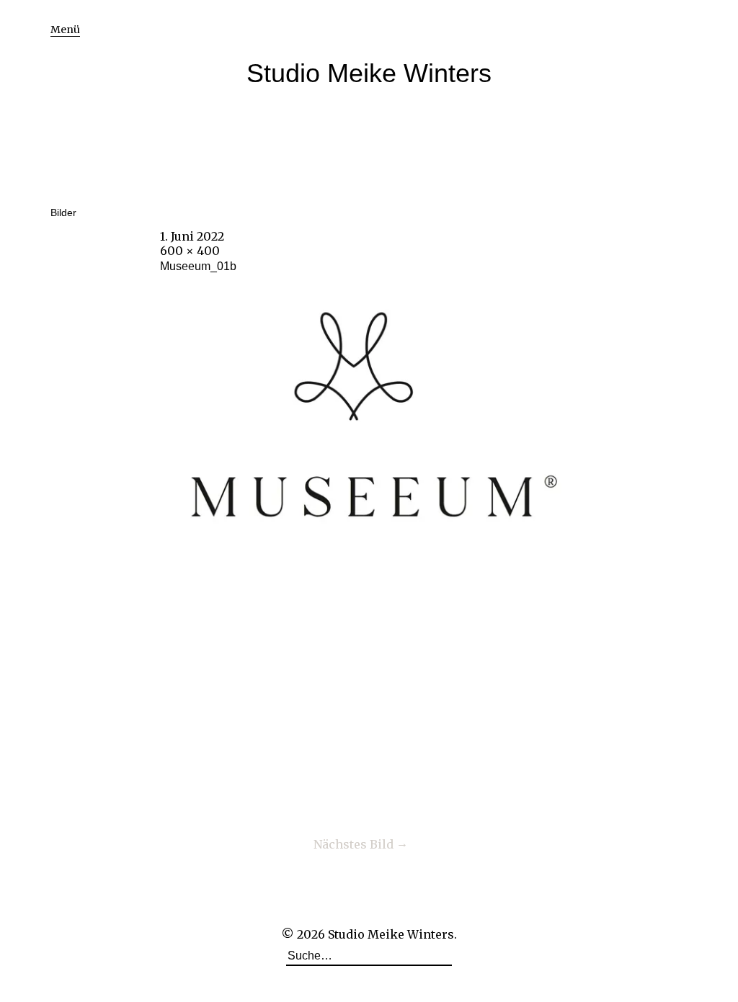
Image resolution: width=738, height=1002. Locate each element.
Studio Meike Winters (369, 73)
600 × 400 (190, 250)
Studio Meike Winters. (392, 934)
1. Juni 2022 (192, 236)
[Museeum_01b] (369, 556)
